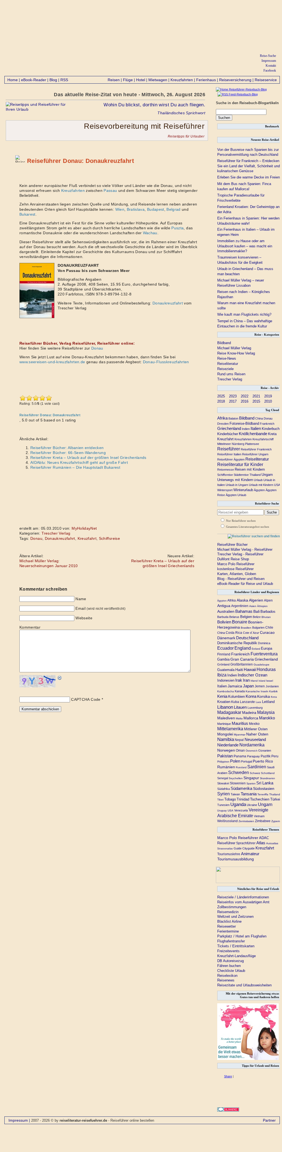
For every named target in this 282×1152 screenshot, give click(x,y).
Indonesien (225, 680)
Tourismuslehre (228, 854)
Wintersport (225, 490)
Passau (110, 190)
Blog (53, 80)
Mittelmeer (224, 443)
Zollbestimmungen (231, 907)
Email (100, 608)
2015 (256, 401)
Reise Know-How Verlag (236, 353)
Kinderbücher (227, 434)
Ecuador (225, 648)
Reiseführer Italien (229, 454)
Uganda (238, 804)
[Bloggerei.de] (228, 1110)
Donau (97, 348)
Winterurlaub (243, 490)
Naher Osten (257, 734)
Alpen (268, 600)
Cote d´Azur (251, 632)
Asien (252, 606)
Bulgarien (258, 627)
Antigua (223, 605)
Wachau (150, 233)
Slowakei (223, 783)
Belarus (234, 616)
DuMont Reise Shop (233, 559)
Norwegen (226, 750)
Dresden (223, 423)
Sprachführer (245, 843)
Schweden (238, 772)
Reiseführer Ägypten (231, 459)
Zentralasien (246, 821)
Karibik (273, 691)
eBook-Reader (33, 80)
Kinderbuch (271, 429)
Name (80, 599)
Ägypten (259, 490)
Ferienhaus (206, 80)
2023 (233, 396)
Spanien (250, 783)
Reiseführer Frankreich (256, 449)
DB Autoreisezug (230, 961)
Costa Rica (234, 632)
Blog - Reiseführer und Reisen (241, 579)
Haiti (239, 669)
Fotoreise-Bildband (244, 423)
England (242, 648)
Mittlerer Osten (256, 729)
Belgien (246, 617)
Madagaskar (229, 712)
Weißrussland (227, 821)
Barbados (267, 611)
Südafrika (223, 788)
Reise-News (226, 358)
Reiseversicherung (235, 80)
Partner (269, 1120)
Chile (269, 627)
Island (261, 680)
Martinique (224, 723)
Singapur (251, 778)
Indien (246, 428)
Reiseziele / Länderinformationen (243, 897)
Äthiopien (262, 606)
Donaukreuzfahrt (167, 303)
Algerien (256, 600)
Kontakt (271, 66)
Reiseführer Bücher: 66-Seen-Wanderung (68, 452)
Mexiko (254, 723)
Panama (240, 756)
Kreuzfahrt (87, 538)
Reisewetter (226, 926)
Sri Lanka (264, 783)
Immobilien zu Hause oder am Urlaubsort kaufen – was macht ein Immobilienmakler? (244, 246)
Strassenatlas (225, 848)
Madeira (249, 713)
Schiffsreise (109, 538)
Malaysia (266, 712)
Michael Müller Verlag (234, 348)
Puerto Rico (263, 761)
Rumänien (226, 767)
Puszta (177, 228)
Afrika (222, 418)
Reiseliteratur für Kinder (240, 464)
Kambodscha (225, 691)
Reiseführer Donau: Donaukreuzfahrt (80, 160)
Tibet (220, 799)
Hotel (140, 80)
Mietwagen (157, 80)
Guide (238, 848)
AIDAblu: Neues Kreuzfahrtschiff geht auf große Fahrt (79, 462)
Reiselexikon (227, 976)
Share (228, 1076)
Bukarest (27, 214)
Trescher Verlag (56, 533)
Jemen (260, 686)
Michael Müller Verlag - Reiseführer (244, 549)
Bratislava (136, 209)
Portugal (246, 761)
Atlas (260, 843)
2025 (221, 396)
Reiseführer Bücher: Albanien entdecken (67, 447)
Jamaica (235, 686)
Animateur (250, 853)
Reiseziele (225, 369)
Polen (235, 761)
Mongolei (225, 734)
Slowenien (238, 783)
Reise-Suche (268, 56)
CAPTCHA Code (85, 699)
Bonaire (239, 621)
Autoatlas (272, 843)
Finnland (223, 654)
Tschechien (259, 799)
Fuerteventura (264, 653)
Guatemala (225, 670)
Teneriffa (262, 794)
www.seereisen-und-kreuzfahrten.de (52, 362)
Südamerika (241, 788)
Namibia (225, 739)
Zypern (275, 821)
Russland (241, 767)
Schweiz (255, 773)
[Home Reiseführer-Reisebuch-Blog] (241, 89)
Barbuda (222, 616)
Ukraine (252, 805)
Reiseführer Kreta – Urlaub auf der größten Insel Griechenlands (88, 457)
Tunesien (223, 805)
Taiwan (235, 794)
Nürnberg (238, 443)
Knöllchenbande (253, 434)
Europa (266, 648)
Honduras (266, 669)
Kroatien (223, 702)
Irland (254, 680)
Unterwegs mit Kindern (235, 480)
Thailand (255, 474)
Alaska (242, 600)
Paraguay (253, 756)
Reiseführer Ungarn (255, 454)
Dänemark (226, 638)
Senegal (222, 778)
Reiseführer (228, 449)
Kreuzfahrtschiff (263, 439)
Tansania (249, 794)
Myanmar (239, 734)
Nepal (239, 740)
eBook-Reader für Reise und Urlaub (245, 584)
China (259, 418)
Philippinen (223, 761)
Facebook (269, 70)
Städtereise (241, 474)
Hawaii (250, 669)
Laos (258, 702)
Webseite (83, 618)
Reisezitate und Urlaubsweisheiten (244, 985)
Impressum (269, 61)
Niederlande (228, 745)
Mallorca (250, 718)
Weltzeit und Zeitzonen (235, 916)
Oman (240, 750)
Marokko (267, 718)
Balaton (233, 418)
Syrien (223, 794)
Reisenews (225, 980)
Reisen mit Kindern (250, 469)
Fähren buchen (229, 966)
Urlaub (258, 480)
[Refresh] (60, 678)
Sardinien (256, 766)
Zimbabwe (263, 821)
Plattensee (252, 443)
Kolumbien (236, 696)
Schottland (268, 773)
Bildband (224, 343)
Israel (269, 680)
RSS (64, 80)
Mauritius (240, 723)
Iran (246, 680)
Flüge (128, 80)
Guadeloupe (261, 664)
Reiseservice (266, 80)
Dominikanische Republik (237, 643)
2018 (221, 401)
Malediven (226, 718)
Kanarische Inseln (257, 691)
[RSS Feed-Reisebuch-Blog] (237, 94)
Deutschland (247, 637)
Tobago (230, 799)
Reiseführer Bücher (232, 545)
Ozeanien (264, 750)
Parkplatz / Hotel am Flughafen (241, 936)
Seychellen (236, 778)
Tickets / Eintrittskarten (235, 946)
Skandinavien (267, 778)
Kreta (272, 434)
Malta (239, 718)
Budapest (155, 209)
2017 (233, 401)
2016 (244, 401)
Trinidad (243, 799)
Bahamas (243, 611)
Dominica (264, 643)
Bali (256, 611)
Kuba (235, 701)
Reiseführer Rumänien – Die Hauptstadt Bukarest (75, 467)
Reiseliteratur (227, 364)
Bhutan (266, 616)
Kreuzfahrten (182, 80)
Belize (257, 616)
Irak (238, 680)
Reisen (114, 80)
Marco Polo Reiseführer (235, 564)
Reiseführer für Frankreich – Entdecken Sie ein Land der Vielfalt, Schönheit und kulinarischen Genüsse (248, 166)
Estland (256, 648)
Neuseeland (255, 739)
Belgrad (173, 209)
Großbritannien (241, 664)
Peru (274, 756)
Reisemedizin (228, 912)
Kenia (222, 696)
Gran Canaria (242, 659)
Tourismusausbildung (235, 859)
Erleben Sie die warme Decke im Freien (248, 177)
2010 (268, 401)
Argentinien (239, 606)
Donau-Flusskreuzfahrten (166, 362)
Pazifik (266, 756)
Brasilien (246, 627)
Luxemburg (255, 707)
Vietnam (259, 816)
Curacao (267, 632)
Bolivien (224, 622)
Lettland (268, 702)
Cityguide (248, 848)
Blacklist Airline (229, 921)
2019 (268, 396)
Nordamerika (252, 744)
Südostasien (263, 788)
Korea (251, 696)
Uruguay (222, 810)
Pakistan (225, 756)
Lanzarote (247, 702)
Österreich (251, 750)
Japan (248, 686)
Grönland (223, 664)
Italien (256, 428)
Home (12, 80)
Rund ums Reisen (231, 374)
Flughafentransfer (231, 941)
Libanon (225, 707)
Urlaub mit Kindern (261, 484)
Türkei (275, 799)
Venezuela (241, 810)
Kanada (240, 691)
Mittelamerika (230, 728)
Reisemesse (225, 469)
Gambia (223, 659)
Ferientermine (228, 931)
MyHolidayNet (84, 528)
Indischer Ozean (252, 675)
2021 (256, 396)
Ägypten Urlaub (236, 495)
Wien (119, 209)
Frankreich (267, 423)
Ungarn (267, 475)
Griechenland (229, 428)
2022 (244, 396)
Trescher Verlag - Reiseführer (240, 554)
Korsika (263, 696)
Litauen (240, 707)
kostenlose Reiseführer (235, 569)
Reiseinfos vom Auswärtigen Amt (243, 902)
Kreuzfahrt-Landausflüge (236, 956)
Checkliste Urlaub (231, 971)
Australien (225, 611)
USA (277, 484)
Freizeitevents (228, 951)
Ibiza (222, 675)
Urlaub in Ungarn (237, 484)
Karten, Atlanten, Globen (236, 574)
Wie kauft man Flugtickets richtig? (244, 314)
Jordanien (272, 686)
